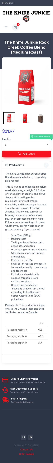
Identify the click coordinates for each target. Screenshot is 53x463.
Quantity (6, 139)
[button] (26, 145)
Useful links (7, 3)
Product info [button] (16, 165)
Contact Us (26, 449)
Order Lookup (26, 454)
